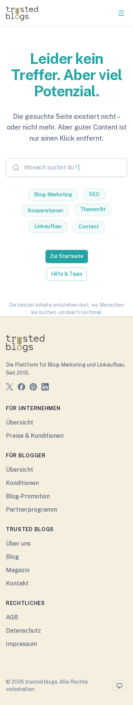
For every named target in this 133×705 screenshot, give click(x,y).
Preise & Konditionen (35, 435)
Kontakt (17, 583)
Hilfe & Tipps (66, 274)
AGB (12, 617)
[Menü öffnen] (121, 13)
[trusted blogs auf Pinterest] (33, 388)
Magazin (18, 570)
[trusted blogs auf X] (9, 388)
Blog (12, 556)
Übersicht (19, 422)
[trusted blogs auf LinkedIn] (45, 388)
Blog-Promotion (28, 496)
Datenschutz (23, 630)
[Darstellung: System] (119, 685)
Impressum (21, 643)
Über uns (18, 543)
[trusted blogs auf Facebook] (21, 388)
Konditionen (22, 482)
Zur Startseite (66, 256)
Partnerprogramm (31, 509)
